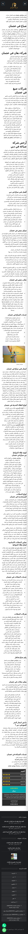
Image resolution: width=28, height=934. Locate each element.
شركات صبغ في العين (21, 757)
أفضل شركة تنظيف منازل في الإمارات (14, 842)
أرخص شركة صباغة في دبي (19, 144)
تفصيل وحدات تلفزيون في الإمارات (14, 862)
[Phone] (4, 925)
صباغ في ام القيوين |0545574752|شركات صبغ (13, 911)
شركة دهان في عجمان (14, 53)
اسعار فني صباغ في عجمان (17, 368)
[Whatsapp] (4, 930)
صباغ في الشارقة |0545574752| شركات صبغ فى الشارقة (13, 906)
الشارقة (13, 880)
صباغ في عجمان (18, 26)
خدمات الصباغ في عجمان (17, 314)
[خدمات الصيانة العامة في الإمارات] (14, 5)
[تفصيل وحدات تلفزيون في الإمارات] (14, 856)
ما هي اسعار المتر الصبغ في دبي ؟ (20, 723)
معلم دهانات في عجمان (18, 682)
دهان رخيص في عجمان (18, 279)
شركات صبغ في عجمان (20, 90)
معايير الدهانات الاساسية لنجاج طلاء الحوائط (17, 543)
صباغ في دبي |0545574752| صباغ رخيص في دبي (13, 914)
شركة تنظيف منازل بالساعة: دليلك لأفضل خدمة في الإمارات (14, 826)
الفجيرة (13, 895)
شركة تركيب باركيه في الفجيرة (14, 848)
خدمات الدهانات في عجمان (16, 577)
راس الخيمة (13, 902)
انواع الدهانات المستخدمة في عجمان (18, 495)
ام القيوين (13, 884)
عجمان (9, 34)
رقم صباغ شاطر (21, 657)
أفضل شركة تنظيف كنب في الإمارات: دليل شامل (14, 821)
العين (13, 898)
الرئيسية (13, 873)
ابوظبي (13, 891)
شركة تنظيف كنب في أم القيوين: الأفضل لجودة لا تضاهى (14, 832)
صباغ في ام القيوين (19, 764)
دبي (13, 877)
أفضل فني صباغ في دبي (18, 192)
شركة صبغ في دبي (16, 761)
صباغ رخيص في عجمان (18, 230)
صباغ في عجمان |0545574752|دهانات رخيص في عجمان (13, 919)
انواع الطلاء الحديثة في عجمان (15, 405)
